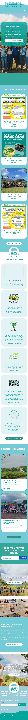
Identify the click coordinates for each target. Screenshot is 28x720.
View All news (14, 537)
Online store (22, 693)
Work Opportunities (14, 40)
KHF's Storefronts (14, 644)
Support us (5, 695)
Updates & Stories (20, 695)
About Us (4, 691)
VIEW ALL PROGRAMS (14, 438)
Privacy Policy (4, 715)
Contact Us (5, 693)
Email (2, 702)
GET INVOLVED (14, 582)
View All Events (14, 243)
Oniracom (5, 717)
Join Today (14, 675)
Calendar (23, 691)
